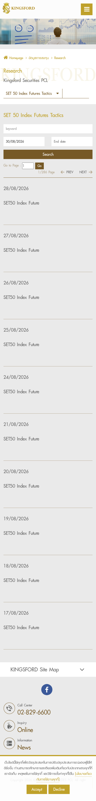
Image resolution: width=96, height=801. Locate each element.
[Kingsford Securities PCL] (30, 8)
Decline (59, 789)
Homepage (15, 58)
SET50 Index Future (21, 203)
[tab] (48, 669)
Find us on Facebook (47, 689)
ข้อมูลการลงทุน (39, 58)
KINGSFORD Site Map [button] (34, 669)
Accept (36, 789)
